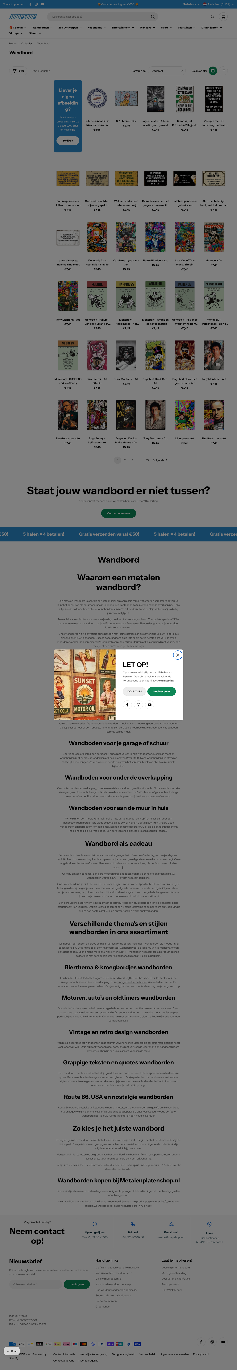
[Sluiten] (177, 655)
